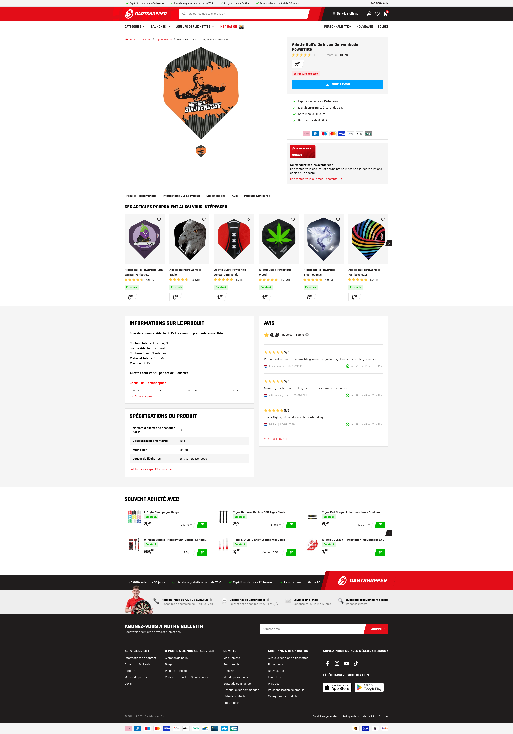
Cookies (383, 716)
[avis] (307, 334)
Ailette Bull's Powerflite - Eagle (186, 272)
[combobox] (246, 13)
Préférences (231, 703)
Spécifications (216, 196)
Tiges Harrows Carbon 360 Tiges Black (259, 512)
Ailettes (146, 39)
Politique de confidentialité (358, 716)
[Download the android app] (369, 687)
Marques (274, 683)
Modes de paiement (137, 677)
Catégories (133, 27)
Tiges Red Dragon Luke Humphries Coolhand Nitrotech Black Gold (353, 512)
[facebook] (327, 663)
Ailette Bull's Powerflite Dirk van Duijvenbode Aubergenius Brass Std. (144, 272)
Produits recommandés (140, 196)
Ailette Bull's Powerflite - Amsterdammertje (231, 272)
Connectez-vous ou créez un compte (314, 179)
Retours (130, 671)
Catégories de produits (283, 696)
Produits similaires (257, 196)
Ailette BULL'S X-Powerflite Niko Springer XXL (353, 540)
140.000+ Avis (379, 3)
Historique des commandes (241, 690)
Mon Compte (231, 658)
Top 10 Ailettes (164, 39)
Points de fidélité (176, 671)
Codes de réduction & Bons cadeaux (188, 677)
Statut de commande (237, 683)
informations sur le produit (181, 196)
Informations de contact (140, 658)
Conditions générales (325, 716)
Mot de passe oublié (236, 677)
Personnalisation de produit (286, 690)
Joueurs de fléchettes (193, 27)
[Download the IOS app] (337, 687)
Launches (158, 27)
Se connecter (232, 664)
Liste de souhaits (234, 696)
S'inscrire (229, 671)
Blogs (168, 664)
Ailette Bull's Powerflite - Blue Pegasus (320, 272)
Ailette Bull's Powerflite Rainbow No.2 (364, 272)
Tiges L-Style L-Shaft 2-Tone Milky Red (259, 540)
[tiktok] (356, 663)
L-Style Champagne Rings (161, 512)
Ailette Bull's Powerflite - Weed (276, 272)
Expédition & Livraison (139, 664)
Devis (128, 683)
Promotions (275, 664)
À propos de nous (176, 658)
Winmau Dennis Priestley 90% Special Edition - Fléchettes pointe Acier (175, 540)
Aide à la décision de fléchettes (288, 658)
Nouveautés (276, 671)
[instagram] (337, 663)
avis (235, 196)
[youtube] (346, 663)
